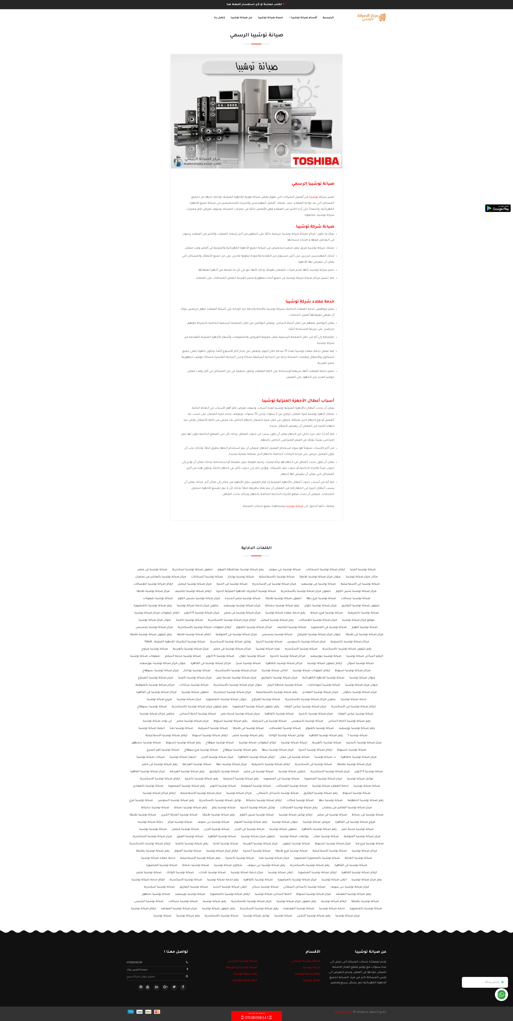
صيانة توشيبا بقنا (181, 728)
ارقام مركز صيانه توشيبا (222, 851)
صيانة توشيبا (294, 506)
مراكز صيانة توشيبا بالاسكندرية (236, 670)
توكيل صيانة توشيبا (256, 916)
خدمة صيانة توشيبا (332, 908)
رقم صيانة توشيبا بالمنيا (191, 843)
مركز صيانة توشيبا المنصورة (323, 779)
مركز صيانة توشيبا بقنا (274, 858)
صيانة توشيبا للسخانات (207, 577)
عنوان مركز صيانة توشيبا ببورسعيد (162, 663)
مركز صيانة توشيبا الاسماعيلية (200, 793)
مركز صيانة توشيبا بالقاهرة (359, 757)
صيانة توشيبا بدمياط (155, 807)
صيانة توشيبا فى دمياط (368, 815)
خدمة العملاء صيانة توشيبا (330, 786)
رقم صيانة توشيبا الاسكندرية (259, 908)
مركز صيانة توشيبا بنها (231, 764)
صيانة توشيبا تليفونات (158, 598)
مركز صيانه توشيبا (189, 699)
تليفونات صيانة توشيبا (145, 656)
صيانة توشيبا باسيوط (351, 750)
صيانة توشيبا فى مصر (259, 771)
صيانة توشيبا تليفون (296, 843)
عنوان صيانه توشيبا (362, 678)
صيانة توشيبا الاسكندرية (186, 880)
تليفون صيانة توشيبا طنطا (283, 598)
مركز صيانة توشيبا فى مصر (242, 613)
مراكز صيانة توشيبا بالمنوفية (154, 685)
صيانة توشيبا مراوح (154, 649)
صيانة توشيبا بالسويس (307, 721)
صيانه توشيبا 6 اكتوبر (368, 771)
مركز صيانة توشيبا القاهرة (147, 771)
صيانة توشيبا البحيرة (257, 851)
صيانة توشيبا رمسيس (277, 634)
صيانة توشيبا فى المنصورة (281, 779)
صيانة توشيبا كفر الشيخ (163, 750)
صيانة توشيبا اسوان (360, 663)
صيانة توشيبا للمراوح (265, 699)
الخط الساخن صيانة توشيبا (273, 894)
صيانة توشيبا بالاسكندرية (221, 916)
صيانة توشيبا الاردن (216, 829)
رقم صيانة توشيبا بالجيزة (201, 779)
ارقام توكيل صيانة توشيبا (295, 815)
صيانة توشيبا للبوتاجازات (323, 685)
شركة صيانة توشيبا (294, 743)
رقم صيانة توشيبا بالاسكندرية (310, 865)
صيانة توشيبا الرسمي (306, 961)
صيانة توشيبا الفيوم (187, 851)
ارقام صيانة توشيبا (143, 908)
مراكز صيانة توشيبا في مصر (232, 649)
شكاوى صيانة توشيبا (228, 865)
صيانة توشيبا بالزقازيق (224, 771)
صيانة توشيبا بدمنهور (146, 743)
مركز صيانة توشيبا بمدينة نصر (236, 678)
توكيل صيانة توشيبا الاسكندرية (230, 642)
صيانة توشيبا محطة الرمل (284, 685)
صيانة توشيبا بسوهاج (152, 706)
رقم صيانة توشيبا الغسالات (298, 807)
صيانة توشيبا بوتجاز (241, 577)
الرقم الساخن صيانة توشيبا (364, 656)
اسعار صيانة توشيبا (183, 757)
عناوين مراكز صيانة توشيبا (157, 714)
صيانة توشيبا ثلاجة (225, 843)
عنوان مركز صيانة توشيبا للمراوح (319, 634)
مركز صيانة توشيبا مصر (193, 721)
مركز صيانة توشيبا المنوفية (362, 836)
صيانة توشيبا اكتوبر (223, 786)
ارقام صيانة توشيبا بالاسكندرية (150, 843)
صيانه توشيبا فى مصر (152, 569)
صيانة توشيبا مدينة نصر (357, 829)
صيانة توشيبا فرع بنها (321, 598)
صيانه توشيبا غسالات (183, 901)
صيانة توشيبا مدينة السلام (183, 656)
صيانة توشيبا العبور (190, 836)
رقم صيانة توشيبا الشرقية (241, 779)
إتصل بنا (219, 17)
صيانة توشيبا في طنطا (248, 728)
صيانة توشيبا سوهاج (220, 743)
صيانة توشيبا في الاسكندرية (313, 764)
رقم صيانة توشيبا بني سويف (266, 865)
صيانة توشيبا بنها (331, 800)
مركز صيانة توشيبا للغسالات (317, 620)
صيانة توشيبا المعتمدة (298, 908)
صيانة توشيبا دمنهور (156, 894)
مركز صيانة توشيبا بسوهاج (160, 670)
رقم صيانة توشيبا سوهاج (240, 750)
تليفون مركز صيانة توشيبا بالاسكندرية (306, 591)
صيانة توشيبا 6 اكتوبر (220, 656)
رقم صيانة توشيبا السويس (176, 800)
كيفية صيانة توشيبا (151, 728)
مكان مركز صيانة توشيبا (362, 577)
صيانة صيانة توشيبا (366, 786)
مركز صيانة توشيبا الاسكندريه (152, 836)
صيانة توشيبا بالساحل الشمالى (277, 793)
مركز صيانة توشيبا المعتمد (179, 908)
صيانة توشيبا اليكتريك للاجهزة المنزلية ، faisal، (174, 642)
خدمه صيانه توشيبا (354, 699)
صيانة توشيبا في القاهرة (350, 865)
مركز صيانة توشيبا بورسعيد (241, 605)
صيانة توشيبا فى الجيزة (231, 584)
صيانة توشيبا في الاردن (249, 829)
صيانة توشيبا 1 (358, 735)
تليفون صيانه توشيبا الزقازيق (360, 605)
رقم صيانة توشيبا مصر (248, 735)
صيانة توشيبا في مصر (332, 815)
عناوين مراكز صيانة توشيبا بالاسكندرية (310, 699)
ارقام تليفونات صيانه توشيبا (257, 743)
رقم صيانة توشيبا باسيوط (183, 743)
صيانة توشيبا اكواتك (180, 872)
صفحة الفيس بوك (137, 970)
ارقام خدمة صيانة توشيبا (148, 880)
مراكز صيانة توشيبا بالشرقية (349, 642)
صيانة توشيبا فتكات (300, 800)
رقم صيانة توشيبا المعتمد (353, 894)
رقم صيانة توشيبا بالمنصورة (153, 605)
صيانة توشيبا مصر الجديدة (243, 598)
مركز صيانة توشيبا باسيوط (333, 843)
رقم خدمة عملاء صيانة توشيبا (285, 613)
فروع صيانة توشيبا (159, 699)
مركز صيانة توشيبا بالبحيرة (364, 743)
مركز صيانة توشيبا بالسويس (306, 642)
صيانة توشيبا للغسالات (285, 728)
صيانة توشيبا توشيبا (153, 829)
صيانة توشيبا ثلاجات (212, 872)
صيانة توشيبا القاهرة (222, 836)
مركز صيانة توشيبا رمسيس (154, 627)
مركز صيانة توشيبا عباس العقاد (305, 706)
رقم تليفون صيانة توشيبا (218, 908)
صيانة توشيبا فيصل (185, 829)
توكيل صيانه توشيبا (360, 779)
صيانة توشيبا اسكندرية (159, 887)
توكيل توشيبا (311, 980)
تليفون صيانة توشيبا (283, 829)
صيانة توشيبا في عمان (295, 757)
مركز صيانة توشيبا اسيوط (313, 894)
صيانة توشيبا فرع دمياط (326, 613)
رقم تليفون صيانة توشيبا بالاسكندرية (347, 649)
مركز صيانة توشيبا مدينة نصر (240, 714)
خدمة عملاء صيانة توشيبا (158, 858)
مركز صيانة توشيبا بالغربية (191, 649)
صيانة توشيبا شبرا (248, 663)
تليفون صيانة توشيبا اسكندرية (192, 569)
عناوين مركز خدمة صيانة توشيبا (198, 605)
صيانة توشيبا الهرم (365, 627)
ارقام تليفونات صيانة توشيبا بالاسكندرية (204, 627)
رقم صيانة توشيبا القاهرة (326, 735)
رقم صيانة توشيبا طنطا (218, 815)
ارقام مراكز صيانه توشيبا (159, 793)
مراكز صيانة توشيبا (364, 851)
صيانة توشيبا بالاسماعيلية (277, 577)
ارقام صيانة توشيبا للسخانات (325, 569)
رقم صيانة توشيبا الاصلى (313, 916)
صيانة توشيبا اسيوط (356, 793)
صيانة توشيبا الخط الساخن (197, 714)
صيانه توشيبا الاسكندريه (301, 649)
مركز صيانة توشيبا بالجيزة (316, 714)
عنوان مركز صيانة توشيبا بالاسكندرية (237, 685)
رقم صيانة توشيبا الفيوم (250, 822)
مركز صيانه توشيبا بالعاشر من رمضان (160, 577)
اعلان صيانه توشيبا (280, 872)
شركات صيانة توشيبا (150, 757)
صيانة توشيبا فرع (141, 800)
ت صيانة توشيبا (325, 757)
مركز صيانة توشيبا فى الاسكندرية (274, 584)
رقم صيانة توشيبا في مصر (160, 764)
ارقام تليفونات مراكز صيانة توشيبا (156, 613)
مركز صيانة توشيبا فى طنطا (364, 634)
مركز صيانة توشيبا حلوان (320, 605)
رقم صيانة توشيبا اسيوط (230, 721)
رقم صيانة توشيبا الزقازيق (320, 793)
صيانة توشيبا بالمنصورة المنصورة (317, 858)
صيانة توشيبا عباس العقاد (355, 714)
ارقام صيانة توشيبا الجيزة (315, 750)
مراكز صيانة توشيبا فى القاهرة (211, 663)
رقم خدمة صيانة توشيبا (223, 880)
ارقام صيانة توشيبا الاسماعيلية (166, 735)
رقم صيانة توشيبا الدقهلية (365, 800)
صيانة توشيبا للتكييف (291, 627)
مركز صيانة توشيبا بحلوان (360, 692)
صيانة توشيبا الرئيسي (242, 961)
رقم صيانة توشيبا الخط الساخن (349, 721)
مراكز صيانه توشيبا (239, 793)
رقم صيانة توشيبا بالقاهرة (319, 829)
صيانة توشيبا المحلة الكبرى (179, 815)
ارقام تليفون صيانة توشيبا (324, 663)
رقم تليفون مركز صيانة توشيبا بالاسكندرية (200, 706)
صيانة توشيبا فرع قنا (369, 843)
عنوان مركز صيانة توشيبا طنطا (320, 577)
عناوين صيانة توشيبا (292, 771)
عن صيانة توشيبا (241, 17)
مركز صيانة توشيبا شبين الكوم (356, 591)
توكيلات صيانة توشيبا (294, 836)
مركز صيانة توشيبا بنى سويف (349, 887)
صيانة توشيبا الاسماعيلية (329, 851)
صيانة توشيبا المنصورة (161, 865)
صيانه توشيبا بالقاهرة (279, 714)
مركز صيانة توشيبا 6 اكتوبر (201, 613)
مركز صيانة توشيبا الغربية (260, 843)
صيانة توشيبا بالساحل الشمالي (304, 887)
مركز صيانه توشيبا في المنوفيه (236, 634)
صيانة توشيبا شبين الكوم (257, 815)
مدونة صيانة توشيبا (270, 17)
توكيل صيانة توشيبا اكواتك (286, 735)
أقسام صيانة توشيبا (303, 17)
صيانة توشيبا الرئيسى (149, 901)
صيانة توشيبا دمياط (195, 865)
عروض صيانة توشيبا (316, 822)
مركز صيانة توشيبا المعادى (320, 692)
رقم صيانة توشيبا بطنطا (153, 851)
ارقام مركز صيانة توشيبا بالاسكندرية (232, 620)
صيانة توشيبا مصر (149, 872)
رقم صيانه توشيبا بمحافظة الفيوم (240, 569)
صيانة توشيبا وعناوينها (241, 967)
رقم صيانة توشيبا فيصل (277, 620)
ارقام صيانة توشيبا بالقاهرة (256, 757)
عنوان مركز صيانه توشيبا (154, 620)
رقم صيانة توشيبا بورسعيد (357, 728)
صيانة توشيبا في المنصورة (329, 627)
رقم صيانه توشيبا (214, 901)
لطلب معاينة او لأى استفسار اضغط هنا (255, 4)
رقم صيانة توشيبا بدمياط (282, 605)
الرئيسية (328, 17)
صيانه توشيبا (283, 916)
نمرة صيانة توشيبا (268, 649)
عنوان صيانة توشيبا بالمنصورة (226, 699)
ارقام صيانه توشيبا (333, 901)
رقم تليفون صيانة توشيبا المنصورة (255, 706)
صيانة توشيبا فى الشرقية (269, 721)
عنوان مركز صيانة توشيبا (361, 685)
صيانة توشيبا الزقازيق (194, 887)
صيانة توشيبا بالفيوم (320, 728)
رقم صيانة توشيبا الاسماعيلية (200, 858)
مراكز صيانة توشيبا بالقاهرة (284, 663)
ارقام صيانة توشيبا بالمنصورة (230, 894)
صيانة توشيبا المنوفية (256, 786)
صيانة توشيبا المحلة (358, 858)
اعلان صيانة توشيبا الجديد (230, 887)
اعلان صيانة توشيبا (334, 880)
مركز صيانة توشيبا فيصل (195, 584)
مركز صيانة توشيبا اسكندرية (232, 692)
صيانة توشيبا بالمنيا (189, 620)
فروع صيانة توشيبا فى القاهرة (355, 822)
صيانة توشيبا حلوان (252, 656)
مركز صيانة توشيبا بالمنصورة (297, 880)
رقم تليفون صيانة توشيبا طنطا (151, 634)
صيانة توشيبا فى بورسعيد (318, 584)
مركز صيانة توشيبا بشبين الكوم (199, 598)
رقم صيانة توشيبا (188, 916)
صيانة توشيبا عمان (326, 836)
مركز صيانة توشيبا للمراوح (155, 678)
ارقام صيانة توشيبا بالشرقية (270, 764)
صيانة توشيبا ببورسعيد (325, 656)
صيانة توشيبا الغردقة (196, 764)
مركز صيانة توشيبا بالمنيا (195, 678)
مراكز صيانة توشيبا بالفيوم (254, 627)
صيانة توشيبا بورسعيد (190, 894)
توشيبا (313, 197)
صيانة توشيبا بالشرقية (363, 613)
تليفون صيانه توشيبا (195, 692)
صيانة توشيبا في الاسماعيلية (360, 584)
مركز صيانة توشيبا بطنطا (354, 764)
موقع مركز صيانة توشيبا (358, 620)
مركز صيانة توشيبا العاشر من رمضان (347, 807)
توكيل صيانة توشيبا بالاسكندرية (220, 800)
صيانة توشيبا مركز (180, 822)
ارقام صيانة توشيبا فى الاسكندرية (353, 706)
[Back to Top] (4, 1013)
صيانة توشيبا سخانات (194, 685)
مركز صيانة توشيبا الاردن (217, 757)
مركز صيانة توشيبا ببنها (278, 750)
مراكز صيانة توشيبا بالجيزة (287, 656)
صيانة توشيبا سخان (265, 887)
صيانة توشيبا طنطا (142, 815)
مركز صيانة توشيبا (347, 916)
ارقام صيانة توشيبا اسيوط (210, 735)
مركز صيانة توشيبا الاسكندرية (330, 771)
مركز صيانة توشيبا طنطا (153, 591)
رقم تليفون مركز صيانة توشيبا (296, 901)
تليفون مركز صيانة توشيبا (258, 836)
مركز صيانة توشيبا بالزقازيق (279, 678)
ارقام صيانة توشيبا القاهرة (359, 872)
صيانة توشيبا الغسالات (291, 786)
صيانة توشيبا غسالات (355, 598)
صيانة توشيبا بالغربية (326, 743)
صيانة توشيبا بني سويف (285, 569)
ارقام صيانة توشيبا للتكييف (193, 591)
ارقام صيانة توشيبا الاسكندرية (160, 779)
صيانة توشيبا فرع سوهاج (201, 750)
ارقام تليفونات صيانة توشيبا (311, 670)
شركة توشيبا (311, 967)
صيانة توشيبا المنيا (363, 569)
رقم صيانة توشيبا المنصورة (186, 786)
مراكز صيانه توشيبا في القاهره (156, 692)
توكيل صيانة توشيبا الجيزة (257, 807)
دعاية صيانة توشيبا (150, 822)
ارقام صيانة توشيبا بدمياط (264, 800)
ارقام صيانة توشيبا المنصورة (317, 872)
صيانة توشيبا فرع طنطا (291, 851)
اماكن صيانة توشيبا (275, 670)
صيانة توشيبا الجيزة (269, 642)
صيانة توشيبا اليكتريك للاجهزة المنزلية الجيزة (246, 591)
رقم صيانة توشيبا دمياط (190, 807)
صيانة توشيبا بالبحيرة (239, 858)
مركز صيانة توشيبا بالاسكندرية (251, 901)
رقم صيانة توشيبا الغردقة (187, 771)
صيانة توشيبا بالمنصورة (366, 908)
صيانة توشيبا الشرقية (213, 728)
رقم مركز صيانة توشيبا (366, 880)
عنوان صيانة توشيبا (285, 822)
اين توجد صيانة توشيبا (157, 721)
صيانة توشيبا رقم (223, 807)
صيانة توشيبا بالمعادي (148, 786)
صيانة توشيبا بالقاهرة (258, 880)
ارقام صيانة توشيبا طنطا (194, 634)
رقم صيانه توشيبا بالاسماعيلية (276, 692)
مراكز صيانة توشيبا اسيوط (353, 670)
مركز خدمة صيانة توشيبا (247, 872)
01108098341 (134, 962)
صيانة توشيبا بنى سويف (213, 822)
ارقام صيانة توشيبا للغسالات (153, 584)
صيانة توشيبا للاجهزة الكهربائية (323, 678)
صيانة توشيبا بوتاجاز (197, 670)
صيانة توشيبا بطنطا (365, 901)
